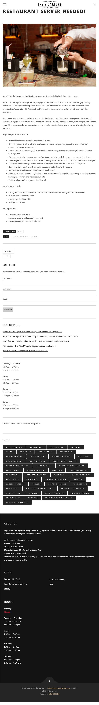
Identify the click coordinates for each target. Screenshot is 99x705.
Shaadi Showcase (57, 484)
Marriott (59, 475)
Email (5, 299)
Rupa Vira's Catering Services (59, 688)
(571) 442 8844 (17, 547)
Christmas (25, 452)
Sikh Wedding (80, 484)
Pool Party (32, 479)
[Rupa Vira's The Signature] (49, 4)
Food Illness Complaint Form (16, 584)
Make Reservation (57, 579)
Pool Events (12, 479)
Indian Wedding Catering (72, 465)
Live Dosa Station (79, 470)
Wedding (33, 493)
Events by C (66, 452)
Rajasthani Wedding (56, 479)
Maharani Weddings (37, 475)
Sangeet (78, 479)
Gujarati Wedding (61, 456)
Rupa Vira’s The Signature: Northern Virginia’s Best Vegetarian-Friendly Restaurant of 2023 (40, 336)
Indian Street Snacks (17, 465)
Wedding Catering (54, 493)
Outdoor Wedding (81, 475)
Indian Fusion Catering (65, 461)
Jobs (20, 231)
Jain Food (57, 470)
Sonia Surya (12, 488)
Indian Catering (37, 461)
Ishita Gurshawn (36, 470)
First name (7, 279)
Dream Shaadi (46, 452)
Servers (36, 484)
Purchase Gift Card (12, 579)
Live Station (12, 475)
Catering (75, 447)
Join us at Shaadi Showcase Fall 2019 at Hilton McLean (25, 351)
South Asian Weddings (72, 488)
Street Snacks (13, 493)
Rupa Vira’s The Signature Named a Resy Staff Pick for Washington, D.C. (32, 332)
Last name (7, 289)
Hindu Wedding (13, 461)
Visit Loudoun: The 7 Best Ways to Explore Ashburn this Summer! (30, 346)
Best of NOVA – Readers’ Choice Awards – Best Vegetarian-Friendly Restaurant (36, 341)
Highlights (83, 456)
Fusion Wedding (14, 456)
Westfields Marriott (17, 502)
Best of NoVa (56, 447)
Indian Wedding (44, 465)
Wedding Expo (13, 498)
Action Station (14, 447)
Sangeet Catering (15, 484)
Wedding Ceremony (81, 493)
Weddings (33, 498)
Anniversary (36, 447)
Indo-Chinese (13, 470)
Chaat (9, 452)
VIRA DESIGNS (54, 694)
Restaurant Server (27, 236)
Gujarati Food (37, 456)
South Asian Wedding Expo (39, 488)
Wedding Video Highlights (58, 498)
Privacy (7, 588)
